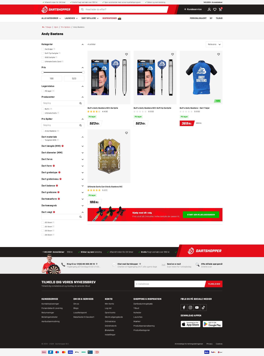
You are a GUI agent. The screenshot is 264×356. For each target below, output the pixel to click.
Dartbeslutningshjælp (143, 304)
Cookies (219, 344)
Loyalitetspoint (80, 313)
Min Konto (109, 304)
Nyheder (137, 313)
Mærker (137, 321)
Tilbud (136, 308)
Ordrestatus (110, 321)
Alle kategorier (50, 18)
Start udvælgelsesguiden (201, 215)
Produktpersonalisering (144, 326)
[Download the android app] (212, 324)
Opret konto (110, 313)
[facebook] (184, 307)
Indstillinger (110, 335)
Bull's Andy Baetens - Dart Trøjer (195, 108)
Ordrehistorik (110, 326)
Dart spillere (89, 18)
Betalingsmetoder (50, 317)
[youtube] (197, 307)
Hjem (56, 27)
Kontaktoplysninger (50, 304)
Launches (70, 18)
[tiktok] (203, 307)
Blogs (75, 308)
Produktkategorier (142, 330)
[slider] (43, 72)
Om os (76, 304)
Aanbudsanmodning (51, 321)
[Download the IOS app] (190, 324)
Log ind (108, 308)
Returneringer (48, 313)
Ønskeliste (109, 330)
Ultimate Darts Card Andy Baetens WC (105, 187)
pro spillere (65, 27)
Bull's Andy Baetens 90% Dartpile (103, 108)
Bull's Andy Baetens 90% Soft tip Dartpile (152, 108)
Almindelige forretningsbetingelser (189, 344)
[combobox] (124, 9)
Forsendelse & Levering (52, 308)
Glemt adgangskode (114, 317)
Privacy (210, 344)
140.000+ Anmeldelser (213, 2)
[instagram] (190, 307)
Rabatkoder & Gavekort (83, 317)
